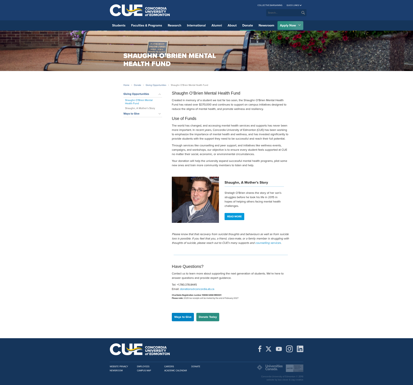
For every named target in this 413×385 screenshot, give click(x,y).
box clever (283, 379)
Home (126, 85)
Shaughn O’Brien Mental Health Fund (139, 102)
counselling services (268, 243)
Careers (169, 366)
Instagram (289, 348)
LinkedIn (300, 348)
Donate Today (208, 317)
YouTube (279, 348)
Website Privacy (119, 366)
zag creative (297, 379)
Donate (247, 25)
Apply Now (288, 25)
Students (119, 25)
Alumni (217, 25)
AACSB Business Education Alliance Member (294, 368)
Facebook (259, 348)
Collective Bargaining (269, 5)
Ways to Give (131, 113)
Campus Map (144, 370)
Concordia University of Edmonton (140, 10)
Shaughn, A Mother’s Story (140, 108)
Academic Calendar (175, 370)
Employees (143, 366)
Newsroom (266, 25)
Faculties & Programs (146, 25)
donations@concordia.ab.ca (197, 289)
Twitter (268, 348)
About (232, 25)
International (196, 25)
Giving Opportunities (156, 85)
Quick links (293, 5)
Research (174, 25)
